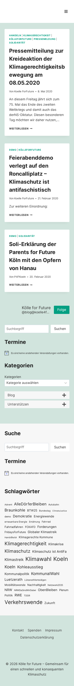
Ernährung (34, 521)
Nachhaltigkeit (36, 584)
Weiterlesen (20, 128)
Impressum (53, 630)
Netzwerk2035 (55, 585)
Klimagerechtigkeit (37, 35)
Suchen (60, 329)
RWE (18, 595)
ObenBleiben (47, 590)
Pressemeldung (45, 39)
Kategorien (13, 377)
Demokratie (22, 516)
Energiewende (44, 516)
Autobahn (53, 504)
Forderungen (47, 527)
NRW (8, 590)
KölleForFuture (20, 39)
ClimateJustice (59, 511)
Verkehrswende (24, 602)
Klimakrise (56, 544)
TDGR (27, 595)
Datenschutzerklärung (37, 637)
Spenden (34, 630)
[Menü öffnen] (65, 11)
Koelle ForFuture (24, 91)
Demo (12, 149)
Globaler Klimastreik (42, 532)
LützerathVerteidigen (35, 579)
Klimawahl (38, 559)
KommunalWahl (45, 573)
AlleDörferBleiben (30, 504)
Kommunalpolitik (17, 574)
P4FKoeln (20, 276)
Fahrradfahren (14, 527)
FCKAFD (30, 526)
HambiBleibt (11, 537)
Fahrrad (46, 521)
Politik (9, 595)
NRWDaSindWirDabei (25, 590)
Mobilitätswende (15, 584)
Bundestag (44, 510)
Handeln (15, 35)
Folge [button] (61, 310)
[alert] (37, 353)
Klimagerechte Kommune (36, 537)
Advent (8, 504)
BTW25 (32, 510)
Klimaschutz (17, 551)
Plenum (63, 590)
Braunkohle (15, 510)
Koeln (60, 559)
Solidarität (17, 42)
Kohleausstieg (30, 567)
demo (8, 516)
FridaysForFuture (15, 532)
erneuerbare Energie (16, 521)
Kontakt (18, 630)
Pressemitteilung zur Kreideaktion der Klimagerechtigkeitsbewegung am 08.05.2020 (37, 66)
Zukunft (49, 603)
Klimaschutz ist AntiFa (49, 551)
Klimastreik (14, 559)
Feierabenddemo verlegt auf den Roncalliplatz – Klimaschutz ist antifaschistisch (31, 173)
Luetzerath (14, 579)
